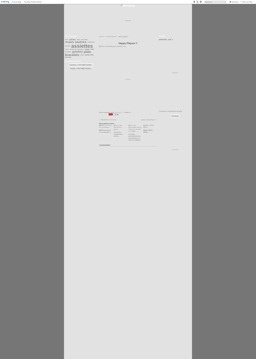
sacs (78, 39)
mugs (87, 49)
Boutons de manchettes (77, 49)
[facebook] (194, 2)
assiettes (82, 45)
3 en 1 (67, 49)
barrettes (67, 46)
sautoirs (80, 42)
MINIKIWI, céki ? (166, 40)
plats (87, 51)
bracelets (72, 54)
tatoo (66, 39)
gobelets (77, 51)
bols (92, 49)
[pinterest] (201, 2)
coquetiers (91, 42)
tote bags (84, 39)
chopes (69, 42)
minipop (101, 36)
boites (82, 55)
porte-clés (89, 55)
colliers (72, 40)
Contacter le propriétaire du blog (170, 111)
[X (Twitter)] (197, 2)
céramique (68, 51)
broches (68, 57)
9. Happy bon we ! (111, 36)
